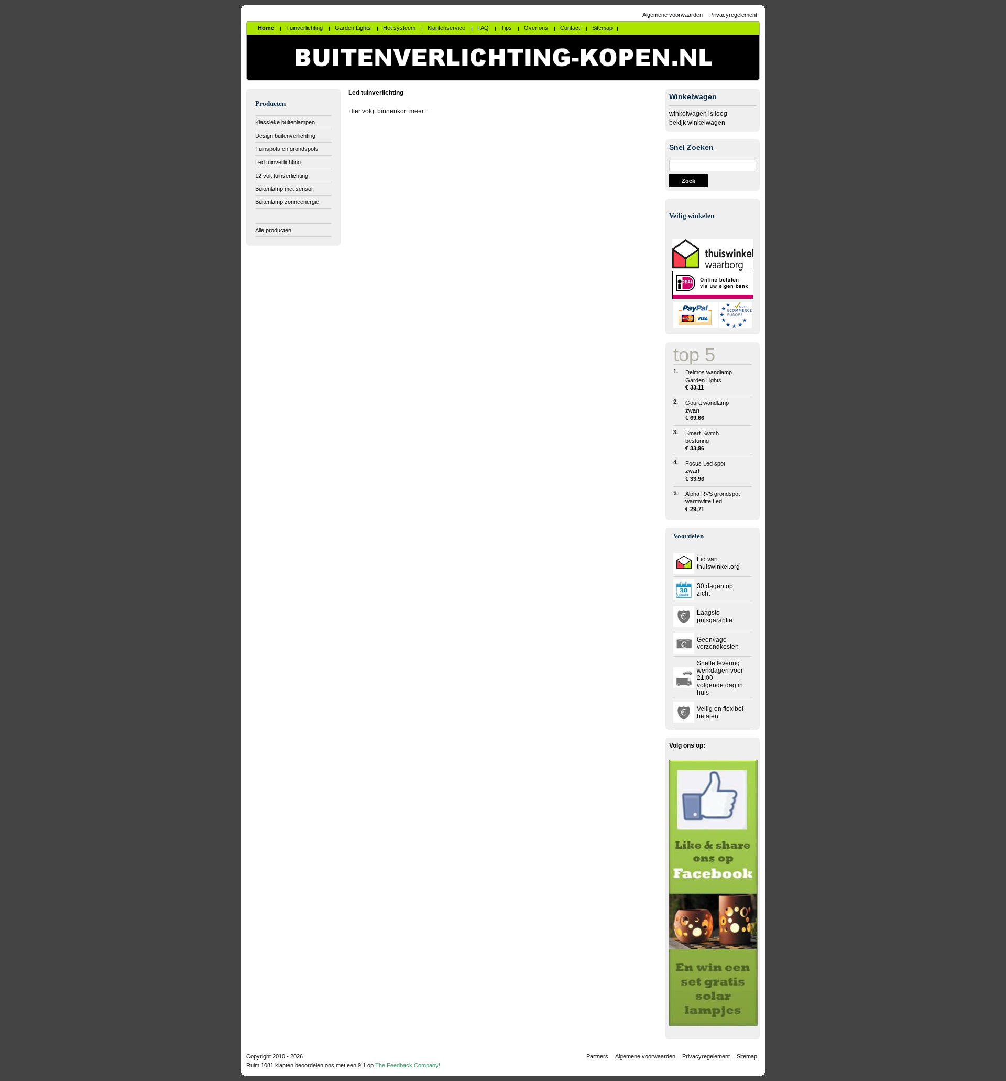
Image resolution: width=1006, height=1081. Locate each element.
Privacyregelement (733, 15)
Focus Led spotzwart (705, 471)
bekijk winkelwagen (697, 122)
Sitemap (747, 1056)
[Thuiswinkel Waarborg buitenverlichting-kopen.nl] (712, 268)
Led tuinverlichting (278, 162)
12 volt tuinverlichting (281, 175)
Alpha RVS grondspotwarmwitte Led (712, 501)
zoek (688, 181)
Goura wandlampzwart (707, 410)
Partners (597, 1056)
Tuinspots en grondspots (287, 149)
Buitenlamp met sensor (284, 189)
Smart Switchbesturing (702, 440)
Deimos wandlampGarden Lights (708, 380)
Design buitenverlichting (285, 136)
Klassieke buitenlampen (285, 122)
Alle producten (273, 230)
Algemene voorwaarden (672, 15)
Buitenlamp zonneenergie (287, 202)
